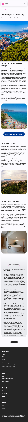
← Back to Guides (5, 9)
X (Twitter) (4, 393)
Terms (3, 354)
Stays (3, 405)
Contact (4, 359)
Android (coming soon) (7, 378)
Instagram (4, 391)
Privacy (4, 357)
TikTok (3, 396)
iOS (3, 376)
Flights (3, 408)
